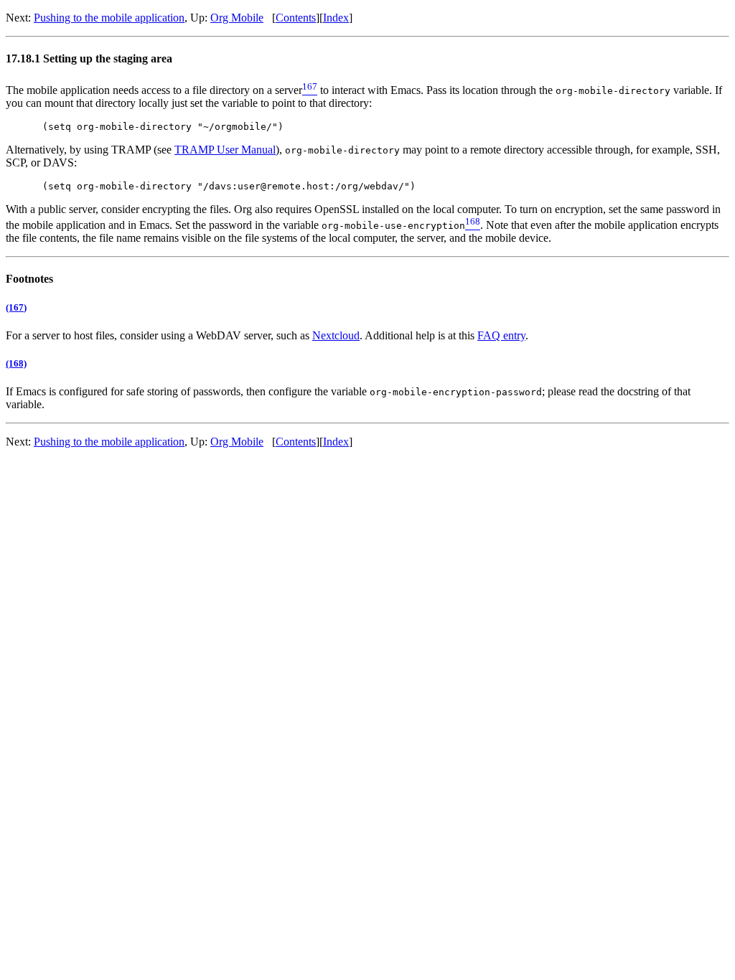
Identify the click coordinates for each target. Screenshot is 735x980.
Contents (296, 17)
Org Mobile (236, 17)
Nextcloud (336, 335)
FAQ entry (501, 335)
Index (336, 17)
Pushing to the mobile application (109, 17)
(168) (16, 363)
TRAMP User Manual (225, 149)
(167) (16, 307)
